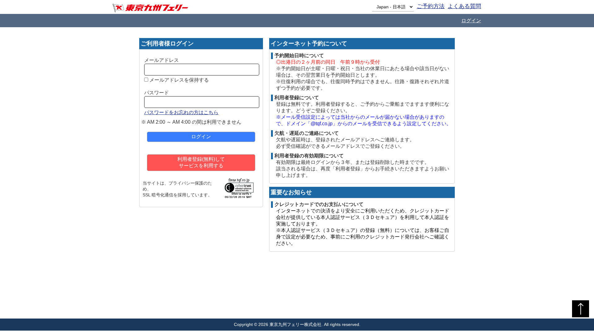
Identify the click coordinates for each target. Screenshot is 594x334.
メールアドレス (161, 60)
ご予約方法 (431, 6)
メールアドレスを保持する (179, 80)
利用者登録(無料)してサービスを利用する (201, 162)
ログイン (471, 20)
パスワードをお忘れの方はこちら (181, 112)
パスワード (156, 92)
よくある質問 (464, 6)
